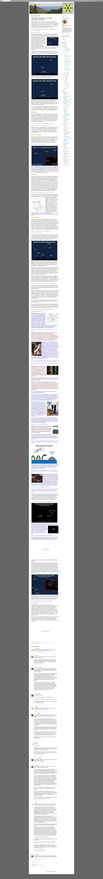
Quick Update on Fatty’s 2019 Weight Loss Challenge (67, 128)
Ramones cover (43, 32)
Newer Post (33, 863)
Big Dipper (37, 36)
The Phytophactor (66, 113)
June (65, 79)
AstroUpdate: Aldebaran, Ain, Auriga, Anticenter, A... (67, 56)
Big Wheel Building (66, 92)
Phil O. (35, 655)
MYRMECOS (65, 122)
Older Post (56, 863)
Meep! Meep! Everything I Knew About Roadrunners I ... (68, 69)
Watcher (35, 765)
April (65, 82)
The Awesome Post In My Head (67, 59)
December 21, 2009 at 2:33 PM (39, 703)
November (66, 72)
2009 (64, 47)
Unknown (35, 648)
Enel (34, 742)
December (66, 48)
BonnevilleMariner (66, 136)
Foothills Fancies (66, 155)
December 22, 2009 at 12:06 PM (39, 851)
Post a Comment (35, 861)
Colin (35, 706)
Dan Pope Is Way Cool (67, 63)
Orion (32, 106)
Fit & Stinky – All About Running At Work (67, 61)
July (65, 78)
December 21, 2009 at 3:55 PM (39, 739)
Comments (65, 39)
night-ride (51, 25)
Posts (65, 37)
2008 (64, 88)
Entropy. (64, 93)
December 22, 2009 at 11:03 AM (39, 799)
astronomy (35, 643)
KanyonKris (36, 693)
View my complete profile (66, 33)
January (65, 86)
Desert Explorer (66, 142)
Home (45, 863)
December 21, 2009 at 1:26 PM (39, 690)
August (65, 76)
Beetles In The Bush (66, 96)
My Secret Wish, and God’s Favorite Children (67, 50)
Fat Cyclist (65, 126)
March (65, 83)
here (34, 857)
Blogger (56, 871)
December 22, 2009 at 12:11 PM (39, 859)
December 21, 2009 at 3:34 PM (39, 710)
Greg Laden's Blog (66, 165)
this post (34, 30)
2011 (64, 44)
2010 (64, 45)
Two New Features (66, 160)
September (66, 75)
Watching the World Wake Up (43, 5)
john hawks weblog (66, 163)
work (38, 643)
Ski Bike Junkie (36, 667)
